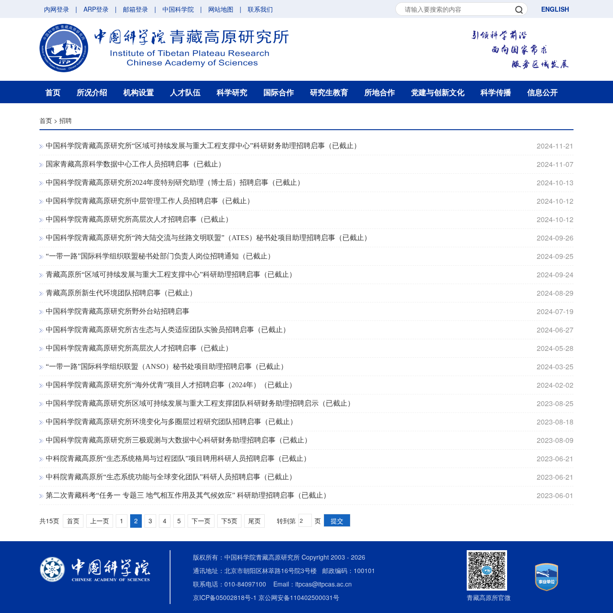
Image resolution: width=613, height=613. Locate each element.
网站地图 (220, 8)
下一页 (201, 520)
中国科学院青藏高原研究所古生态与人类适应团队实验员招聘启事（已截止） (168, 329)
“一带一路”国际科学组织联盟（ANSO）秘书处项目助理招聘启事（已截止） (167, 366)
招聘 (65, 120)
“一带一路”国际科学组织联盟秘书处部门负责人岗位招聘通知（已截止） (160, 256)
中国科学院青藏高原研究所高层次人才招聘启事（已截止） (139, 219)
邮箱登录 (135, 8)
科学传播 (496, 92)
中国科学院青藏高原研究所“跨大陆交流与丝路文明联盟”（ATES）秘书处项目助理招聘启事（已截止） (208, 237)
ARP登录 (96, 8)
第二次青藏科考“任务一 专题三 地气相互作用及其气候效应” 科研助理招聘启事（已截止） (188, 495)
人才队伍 (185, 92)
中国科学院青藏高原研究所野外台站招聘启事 (117, 311)
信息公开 (542, 92)
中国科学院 (178, 8)
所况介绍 (92, 92)
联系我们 (260, 8)
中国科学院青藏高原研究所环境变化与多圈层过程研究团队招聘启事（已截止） (171, 421)
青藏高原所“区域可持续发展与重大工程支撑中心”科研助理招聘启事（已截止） (171, 274)
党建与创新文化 (437, 92)
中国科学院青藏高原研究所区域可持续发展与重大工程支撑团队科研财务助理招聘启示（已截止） (200, 403)
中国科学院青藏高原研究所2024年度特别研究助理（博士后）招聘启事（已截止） (175, 182)
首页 (53, 92)
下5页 (229, 520)
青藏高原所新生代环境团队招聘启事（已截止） (121, 293)
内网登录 (56, 8)
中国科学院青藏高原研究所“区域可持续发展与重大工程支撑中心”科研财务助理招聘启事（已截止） (203, 145)
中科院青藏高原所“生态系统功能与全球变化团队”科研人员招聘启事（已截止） (171, 477)
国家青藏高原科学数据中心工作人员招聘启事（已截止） (135, 164)
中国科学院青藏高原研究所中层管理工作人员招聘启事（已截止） (150, 201)
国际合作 (278, 92)
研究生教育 (329, 92)
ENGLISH (555, 8)
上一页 (99, 520)
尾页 (254, 520)
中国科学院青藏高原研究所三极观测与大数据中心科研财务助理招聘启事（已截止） (178, 440)
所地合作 (379, 92)
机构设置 (138, 92)
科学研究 (232, 92)
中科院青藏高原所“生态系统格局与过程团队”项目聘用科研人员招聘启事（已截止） (178, 458)
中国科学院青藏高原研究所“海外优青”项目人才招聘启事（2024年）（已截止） (171, 385)
